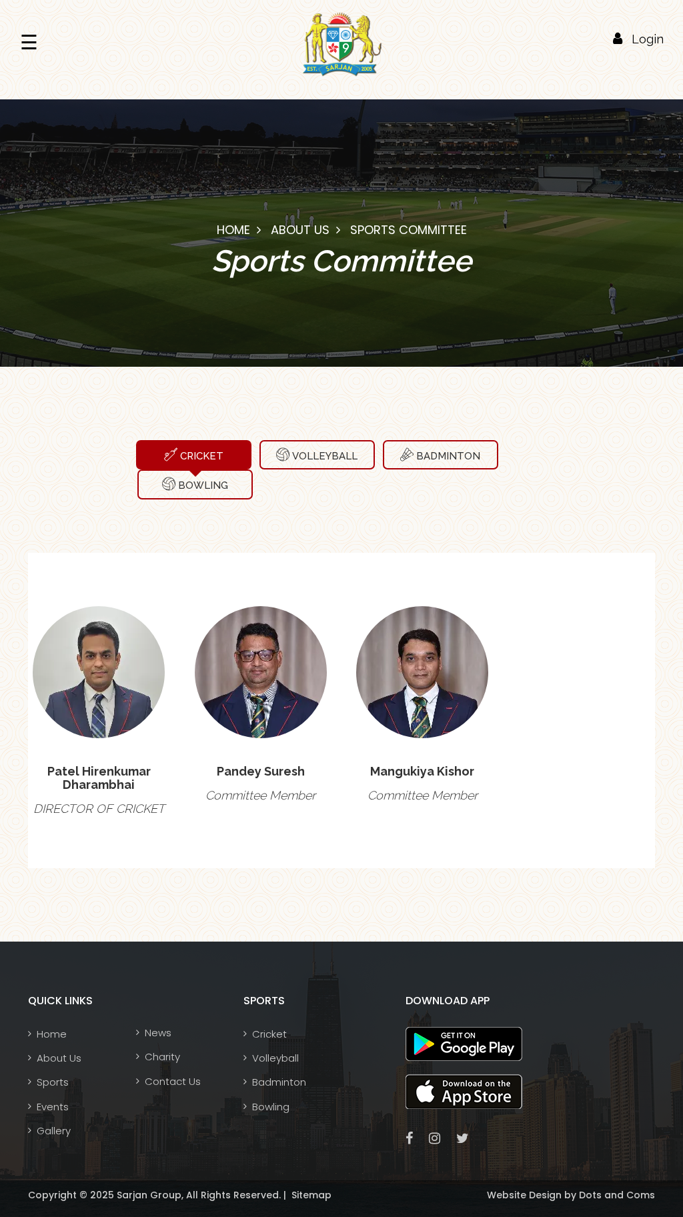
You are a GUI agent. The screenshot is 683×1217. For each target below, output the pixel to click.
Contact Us (173, 1081)
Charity (162, 1057)
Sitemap (310, 1195)
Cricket (200, 456)
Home (233, 229)
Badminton (447, 456)
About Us (59, 1058)
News (158, 1033)
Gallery (54, 1131)
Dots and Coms (615, 1195)
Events (53, 1107)
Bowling (201, 485)
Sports (53, 1082)
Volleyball (323, 456)
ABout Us (300, 229)
